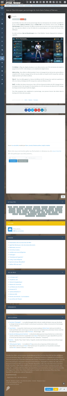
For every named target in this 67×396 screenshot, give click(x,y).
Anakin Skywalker (34, 364)
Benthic (11, 340)
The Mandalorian (53, 214)
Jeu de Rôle (58, 208)
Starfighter (22, 214)
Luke (42, 364)
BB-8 (26, 366)
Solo (60, 212)
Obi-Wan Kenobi (49, 210)
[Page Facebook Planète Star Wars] (37, 2)
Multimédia (40, 210)
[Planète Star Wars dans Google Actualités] (53, 2)
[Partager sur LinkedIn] (42, 110)
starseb (31, 145)
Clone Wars (24, 368)
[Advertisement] (35, 129)
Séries (48, 212)
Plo (29, 331)
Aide (56, 389)
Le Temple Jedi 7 (13, 277)
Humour (51, 208)
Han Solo (50, 364)
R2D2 (21, 366)
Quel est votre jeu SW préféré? (17, 262)
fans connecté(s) (18, 230)
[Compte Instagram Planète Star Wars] (40, 2)
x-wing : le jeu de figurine (15, 259)
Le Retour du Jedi (53, 362)
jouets (57, 366)
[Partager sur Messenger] (29, 110)
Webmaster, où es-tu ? (15, 247)
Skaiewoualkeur (37, 145)
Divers (15, 206)
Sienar (36, 336)
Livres (19, 210)
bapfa (14, 16)
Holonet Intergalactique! (15, 282)
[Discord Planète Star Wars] (50, 2)
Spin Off (15, 214)
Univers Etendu (30, 216)
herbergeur (12, 254)
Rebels (19, 212)
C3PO (18, 366)
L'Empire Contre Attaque (32, 362)
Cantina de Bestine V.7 (15, 291)
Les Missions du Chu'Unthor (16, 287)
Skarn (26, 145)
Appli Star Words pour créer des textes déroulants (22, 245)
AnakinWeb (30, 355)
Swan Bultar (12, 328)
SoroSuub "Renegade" (15, 322)
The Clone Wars (42, 214)
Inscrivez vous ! (23, 161)
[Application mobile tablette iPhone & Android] (27, 2)
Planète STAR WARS (14, 2)
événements (44, 368)
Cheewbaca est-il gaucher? (16, 257)
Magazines (32, 210)
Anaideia (47, 145)
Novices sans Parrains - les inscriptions (19, 296)
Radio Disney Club (12, 377)
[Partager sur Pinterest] (35, 110)
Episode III (37, 206)
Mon (15, 347)
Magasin (25, 210)
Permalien (36, 100)
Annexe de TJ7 (13, 289)
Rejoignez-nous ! (41, 381)
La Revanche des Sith (52, 359)
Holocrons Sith (13, 294)
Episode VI (12, 208)
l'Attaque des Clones (32, 359)
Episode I (22, 206)
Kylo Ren (13, 366)
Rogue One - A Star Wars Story (17, 370)
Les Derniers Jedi (18, 372)
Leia (45, 364)
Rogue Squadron (35, 212)
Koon (31, 331)
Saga (43, 212)
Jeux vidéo (12, 210)
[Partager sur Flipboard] (38, 110)
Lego (7, 368)
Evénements (36, 208)
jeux (61, 366)
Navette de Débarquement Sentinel (18, 334)
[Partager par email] (45, 110)
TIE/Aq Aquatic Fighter (15, 344)
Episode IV (44, 206)
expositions (34, 368)
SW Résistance (32, 214)
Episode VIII (28, 208)
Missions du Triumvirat (15, 284)
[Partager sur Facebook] (26, 110)
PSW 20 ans (12, 212)
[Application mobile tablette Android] (34, 2)
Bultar (44, 328)
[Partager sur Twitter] (32, 110)
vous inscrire (56, 151)
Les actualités (15, 145)
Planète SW (59, 210)
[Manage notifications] (63, 383)
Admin (26, 100)
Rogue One (26, 212)
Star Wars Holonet (22, 377)
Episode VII (20, 208)
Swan (47, 328)
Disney (15, 357)
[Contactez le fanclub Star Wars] (57, 2)
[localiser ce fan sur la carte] (25, 19)
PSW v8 (8, 381)
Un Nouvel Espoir (13, 362)
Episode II (29, 206)
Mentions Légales (15, 381)
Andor (10, 206)
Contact (34, 381)
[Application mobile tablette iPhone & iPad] (30, 2)
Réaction (30, 100)
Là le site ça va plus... (14, 250)
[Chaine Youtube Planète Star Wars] (47, 2)
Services (54, 212)
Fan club (44, 208)
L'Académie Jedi (13, 279)
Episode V (59, 206)
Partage (49, 389)
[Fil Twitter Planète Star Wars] (43, 2)
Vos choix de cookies (26, 381)
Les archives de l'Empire (15, 299)
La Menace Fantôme (40, 357)
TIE (31, 344)
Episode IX (52, 206)
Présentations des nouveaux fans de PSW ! (20, 242)
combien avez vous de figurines (17, 252)
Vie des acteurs (41, 216)
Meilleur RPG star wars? (15, 264)
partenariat (11, 374)
